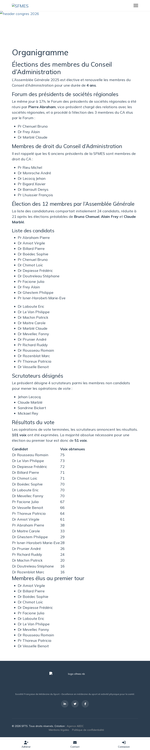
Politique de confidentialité (88, 730)
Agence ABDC (75, 726)
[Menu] (136, 5)
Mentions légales (59, 730)
